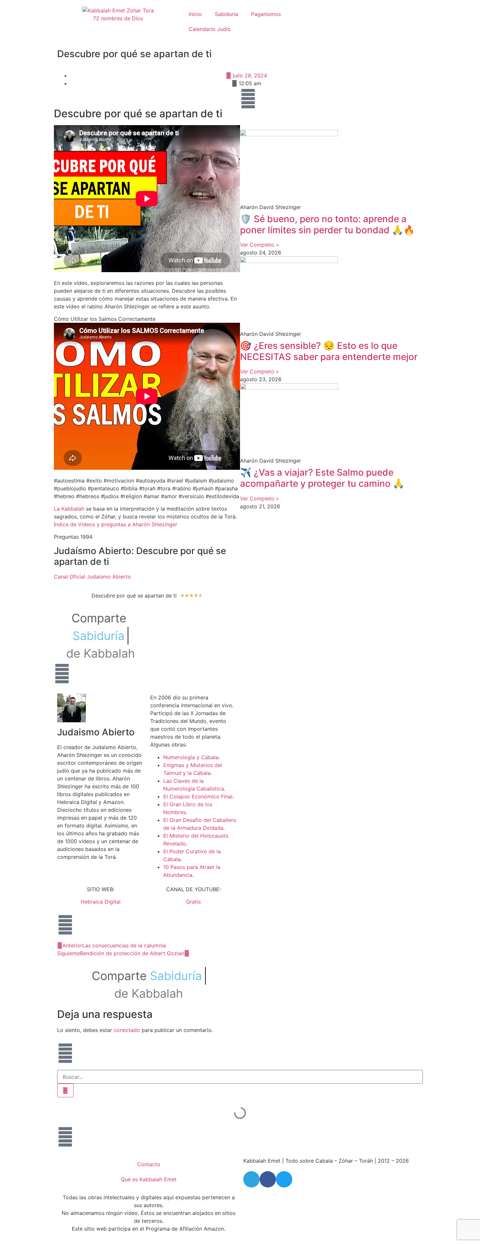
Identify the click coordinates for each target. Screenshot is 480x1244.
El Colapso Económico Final (197, 796)
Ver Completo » (259, 244)
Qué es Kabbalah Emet (149, 1179)
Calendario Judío (210, 29)
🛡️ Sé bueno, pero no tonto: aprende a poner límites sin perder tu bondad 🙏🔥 (327, 224)
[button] (152, 613)
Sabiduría (226, 14)
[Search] (65, 1090)
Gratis (193, 901)
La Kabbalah (69, 508)
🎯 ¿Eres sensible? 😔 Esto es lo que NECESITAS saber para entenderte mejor (329, 351)
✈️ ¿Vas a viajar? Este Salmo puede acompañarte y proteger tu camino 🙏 (322, 478)
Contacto (148, 1164)
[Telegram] (251, 1179)
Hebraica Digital (100, 901)
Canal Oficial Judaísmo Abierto (92, 576)
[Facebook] (268, 1179)
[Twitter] (284, 1179)
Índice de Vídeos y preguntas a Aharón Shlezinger (115, 524)
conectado (127, 1030)
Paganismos (266, 14)
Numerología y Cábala (190, 757)
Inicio (195, 14)
